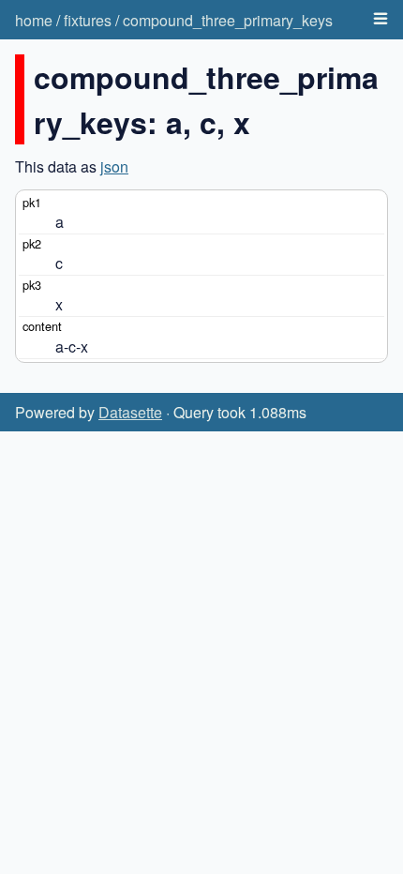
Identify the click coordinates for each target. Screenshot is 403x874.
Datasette (130, 412)
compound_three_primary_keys (228, 20)
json (114, 166)
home (33, 20)
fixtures (88, 20)
